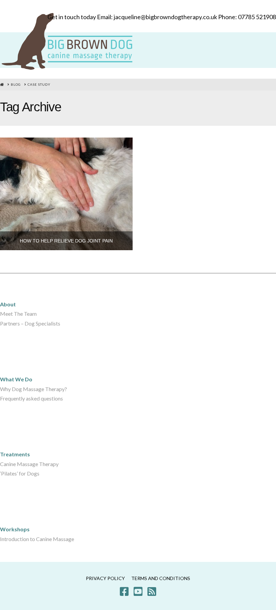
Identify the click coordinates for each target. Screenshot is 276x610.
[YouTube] (138, 591)
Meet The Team (18, 313)
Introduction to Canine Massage (37, 539)
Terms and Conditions (160, 578)
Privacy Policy (105, 578)
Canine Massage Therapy (29, 464)
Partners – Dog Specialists (30, 323)
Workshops (15, 529)
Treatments (15, 454)
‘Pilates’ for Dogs (19, 473)
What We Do (16, 379)
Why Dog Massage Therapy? (33, 389)
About (8, 304)
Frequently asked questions (31, 398)
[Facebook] (124, 591)
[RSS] (151, 591)
